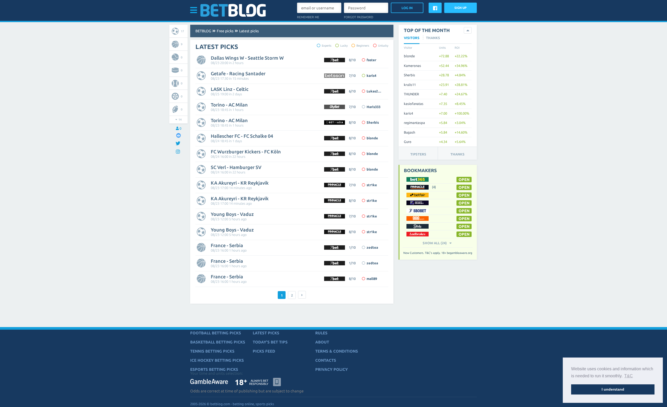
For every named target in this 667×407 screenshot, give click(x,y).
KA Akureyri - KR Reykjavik (240, 182)
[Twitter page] (179, 143)
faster (371, 60)
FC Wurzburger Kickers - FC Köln (246, 151)
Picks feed (264, 351)
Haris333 (373, 107)
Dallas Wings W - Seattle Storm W (247, 57)
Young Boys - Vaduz (232, 214)
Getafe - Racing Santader (238, 73)
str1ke (372, 185)
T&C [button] (628, 376)
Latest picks (249, 31)
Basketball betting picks (217, 342)
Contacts (325, 360)
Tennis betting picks (212, 351)
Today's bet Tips (270, 342)
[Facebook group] (178, 135)
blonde (372, 138)
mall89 (372, 278)
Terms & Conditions (336, 351)
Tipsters (418, 154)
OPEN (464, 179)
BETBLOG (203, 31)
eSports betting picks (214, 369)
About (322, 342)
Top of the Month (427, 30)
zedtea (372, 247)
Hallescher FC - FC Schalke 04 (242, 136)
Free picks (225, 31)
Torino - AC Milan (229, 104)
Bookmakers (420, 170)
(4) (434, 187)
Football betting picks (215, 333)
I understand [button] (613, 389)
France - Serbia (227, 245)
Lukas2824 (375, 91)
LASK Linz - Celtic (230, 89)
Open (464, 203)
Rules (321, 333)
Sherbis (373, 122)
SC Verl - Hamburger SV (236, 167)
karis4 (371, 75)
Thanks (457, 154)
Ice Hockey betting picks (217, 360)
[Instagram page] (178, 152)
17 (182, 31)
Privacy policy (331, 369)
